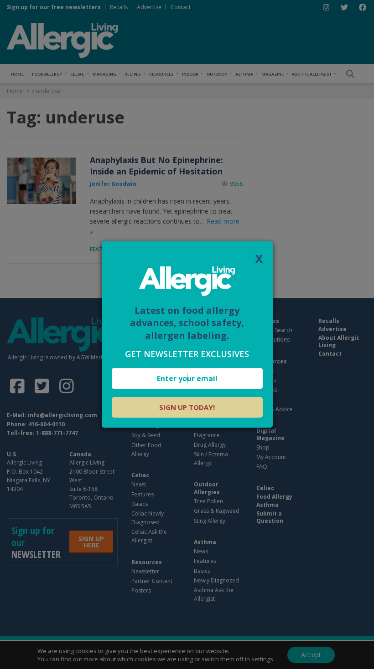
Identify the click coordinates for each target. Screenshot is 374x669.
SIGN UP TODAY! (187, 407)
